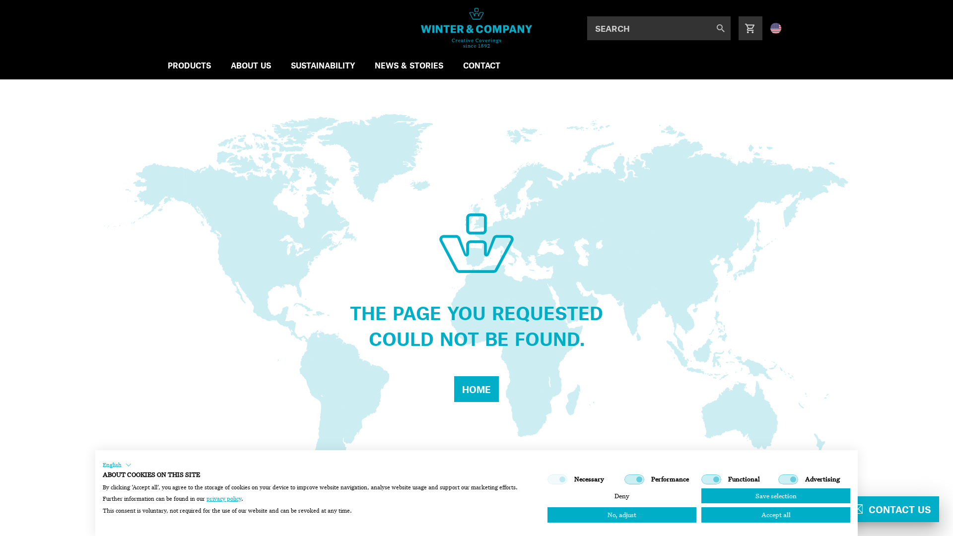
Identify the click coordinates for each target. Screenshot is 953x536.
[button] (117, 465)
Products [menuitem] (189, 65)
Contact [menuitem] (481, 65)
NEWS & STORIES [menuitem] (409, 65)
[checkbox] (557, 479)
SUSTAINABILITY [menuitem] (323, 65)
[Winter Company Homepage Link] (477, 28)
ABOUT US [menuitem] (251, 65)
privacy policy (223, 499)
